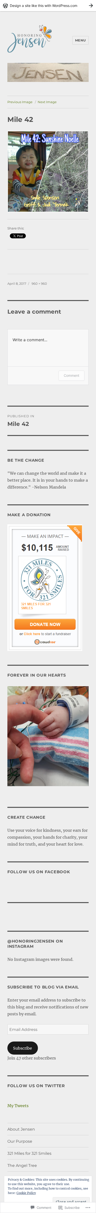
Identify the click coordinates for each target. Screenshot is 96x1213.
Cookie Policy (26, 1193)
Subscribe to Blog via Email (43, 987)
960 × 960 (39, 283)
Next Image (47, 102)
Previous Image (19, 102)
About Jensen (21, 1129)
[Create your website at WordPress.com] (48, 5)
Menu (80, 40)
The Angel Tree (22, 1165)
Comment (71, 375)
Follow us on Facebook (38, 872)
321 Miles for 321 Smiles (29, 1153)
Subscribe (22, 1048)
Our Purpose (19, 1141)
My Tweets (18, 1105)
